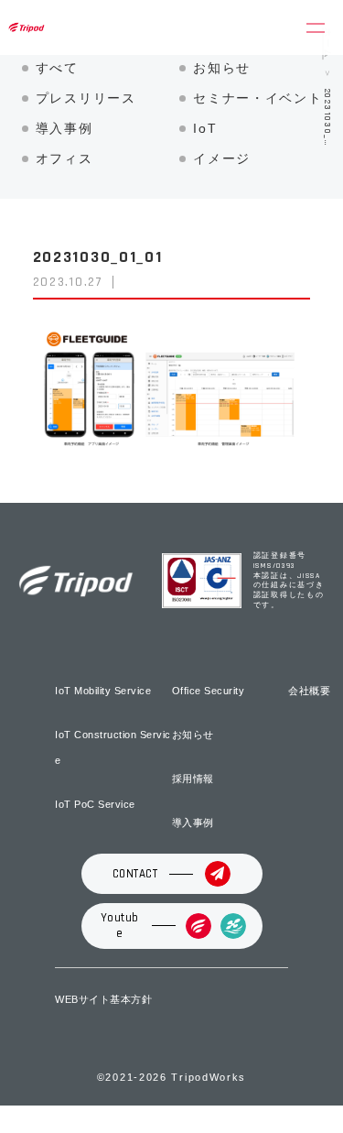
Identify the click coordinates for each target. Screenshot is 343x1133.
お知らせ (222, 67)
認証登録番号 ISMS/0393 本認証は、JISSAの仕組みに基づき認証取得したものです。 (289, 580)
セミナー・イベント (257, 98)
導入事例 (64, 128)
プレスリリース (86, 98)
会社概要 (309, 690)
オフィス (64, 158)
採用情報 (193, 778)
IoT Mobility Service (103, 690)
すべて (57, 67)
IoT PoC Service (95, 804)
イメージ (222, 158)
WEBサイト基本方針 (103, 999)
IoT (205, 128)
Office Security (208, 690)
